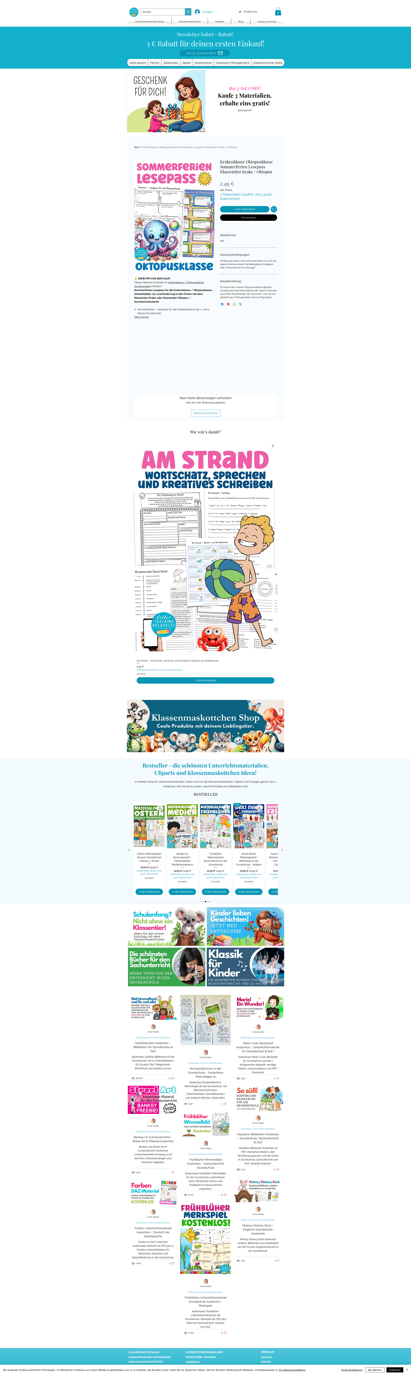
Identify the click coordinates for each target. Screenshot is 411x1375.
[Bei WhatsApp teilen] (234, 304)
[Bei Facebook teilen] (222, 304)
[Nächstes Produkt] (282, 850)
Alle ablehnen (375, 1369)
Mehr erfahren (141, 317)
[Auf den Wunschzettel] (274, 209)
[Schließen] (407, 1369)
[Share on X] (240, 304)
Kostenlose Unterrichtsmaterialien (153, 1037)
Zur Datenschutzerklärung (292, 1369)
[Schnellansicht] (205, 549)
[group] (205, 563)
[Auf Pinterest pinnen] (228, 304)
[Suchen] (188, 11)
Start (137, 147)
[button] (278, 11)
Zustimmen (395, 1369)
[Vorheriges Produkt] (129, 850)
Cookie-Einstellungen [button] (352, 1369)
